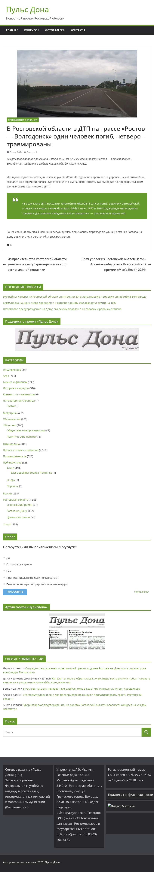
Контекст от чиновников (19, 394)
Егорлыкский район (19, 504)
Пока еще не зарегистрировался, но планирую (37, 584)
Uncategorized (12, 369)
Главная (12, 30)
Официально (11, 444)
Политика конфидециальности (130, 795)
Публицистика (12, 462)
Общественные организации (26, 430)
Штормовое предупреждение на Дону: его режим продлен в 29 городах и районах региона (62, 309)
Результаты (141, 592)
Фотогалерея (54, 30)
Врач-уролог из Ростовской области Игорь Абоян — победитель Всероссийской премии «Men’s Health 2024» (114, 264)
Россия (7, 493)
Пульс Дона (27, 9)
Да (8, 558)
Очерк (11, 480)
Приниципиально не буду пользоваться (32, 577)
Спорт (7, 524)
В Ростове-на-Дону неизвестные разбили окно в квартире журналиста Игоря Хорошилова (81, 688)
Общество (9, 425)
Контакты (77, 30)
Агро (6, 376)
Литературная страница (19, 400)
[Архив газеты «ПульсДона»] (77, 631)
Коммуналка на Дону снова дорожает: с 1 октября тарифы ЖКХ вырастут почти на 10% (59, 303)
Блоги (10, 467)
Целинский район (18, 517)
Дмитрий (32, 152)
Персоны (12, 486)
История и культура (16, 388)
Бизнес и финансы (15, 382)
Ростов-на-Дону (17, 511)
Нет (8, 571)
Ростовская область (15, 499)
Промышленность (14, 456)
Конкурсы (31, 30)
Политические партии (21, 436)
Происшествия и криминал (22, 120)
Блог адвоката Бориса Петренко (31, 472)
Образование (11, 419)
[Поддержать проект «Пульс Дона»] (77, 339)
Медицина (10, 413)
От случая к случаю (19, 564)
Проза (11, 405)
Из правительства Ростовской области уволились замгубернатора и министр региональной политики (37, 264)
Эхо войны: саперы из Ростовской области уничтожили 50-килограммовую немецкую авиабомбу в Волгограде (74, 296)
